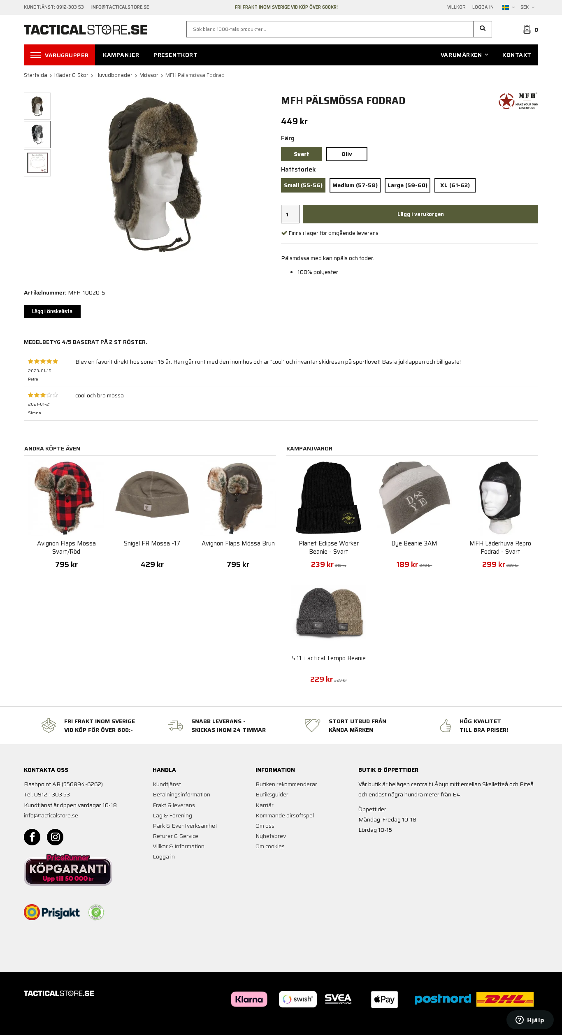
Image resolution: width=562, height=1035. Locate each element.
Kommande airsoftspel (284, 815)
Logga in (483, 7)
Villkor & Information (178, 846)
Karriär (264, 805)
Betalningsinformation (181, 794)
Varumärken (461, 54)
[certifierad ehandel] (96, 912)
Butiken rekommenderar (286, 784)
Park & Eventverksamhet (185, 825)
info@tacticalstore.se (51, 815)
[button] (483, 29)
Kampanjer (121, 54)
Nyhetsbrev (270, 835)
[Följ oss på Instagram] (55, 837)
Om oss (264, 825)
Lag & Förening (172, 815)
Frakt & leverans (174, 805)
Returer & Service (175, 835)
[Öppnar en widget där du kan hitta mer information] (530, 1020)
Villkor (456, 7)
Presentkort (175, 54)
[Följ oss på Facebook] (32, 837)
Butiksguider (271, 794)
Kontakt (517, 54)
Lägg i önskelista (52, 311)
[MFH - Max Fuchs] (518, 100)
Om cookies (270, 846)
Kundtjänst (167, 784)
